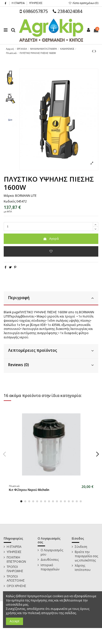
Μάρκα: (9, 196)
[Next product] (95, 51)
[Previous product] (93, 51)
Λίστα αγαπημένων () (85, 3)
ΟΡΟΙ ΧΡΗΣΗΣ (16, 586)
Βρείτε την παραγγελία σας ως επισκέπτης (86, 556)
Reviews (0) (18, 364)
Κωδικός (10, 201)
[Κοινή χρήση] (5, 267)
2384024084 (69, 11)
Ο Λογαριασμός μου (52, 552)
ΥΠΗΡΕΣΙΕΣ (36, 3)
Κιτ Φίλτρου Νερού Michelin (29, 490)
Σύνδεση (81, 547)
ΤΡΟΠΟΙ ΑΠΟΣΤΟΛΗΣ (16, 579)
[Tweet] (10, 267)
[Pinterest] (15, 267)
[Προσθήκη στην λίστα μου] (51, 251)
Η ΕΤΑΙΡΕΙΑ (18, 3)
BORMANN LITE (25, 196)
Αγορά (54, 239)
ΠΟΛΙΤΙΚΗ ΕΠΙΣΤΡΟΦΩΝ (16, 559)
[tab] (51, 298)
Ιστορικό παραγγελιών (50, 567)
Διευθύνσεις (50, 560)
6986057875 (35, 11)
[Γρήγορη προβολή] (54, 481)
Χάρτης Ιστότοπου (83, 568)
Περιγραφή (18, 297)
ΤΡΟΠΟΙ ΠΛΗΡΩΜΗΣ (15, 569)
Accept (14, 621)
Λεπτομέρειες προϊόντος (32, 350)
